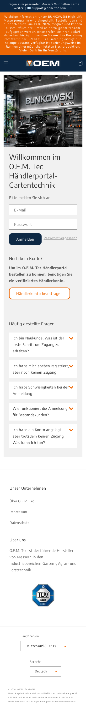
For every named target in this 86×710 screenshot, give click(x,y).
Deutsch (41, 671)
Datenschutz (19, 523)
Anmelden (25, 239)
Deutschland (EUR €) (41, 646)
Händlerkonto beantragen (39, 293)
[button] (6, 63)
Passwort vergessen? (60, 238)
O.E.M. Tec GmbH (26, 689)
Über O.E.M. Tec (22, 501)
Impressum (18, 512)
